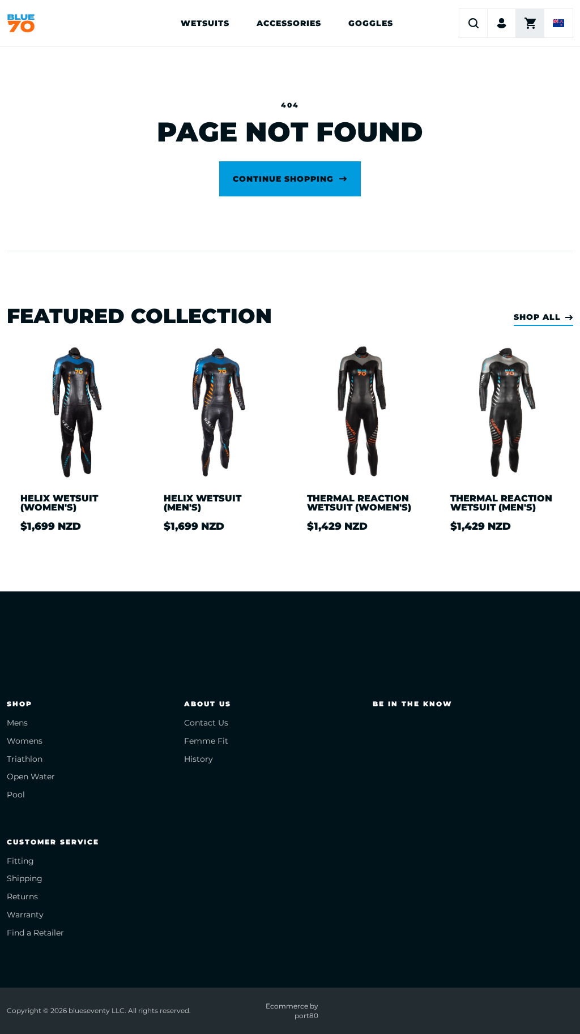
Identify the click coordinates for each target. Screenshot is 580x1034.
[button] (473, 23)
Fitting (20, 861)
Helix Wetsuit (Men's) (202, 503)
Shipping (24, 878)
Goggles (370, 23)
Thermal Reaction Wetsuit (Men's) (501, 503)
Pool (16, 795)
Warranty (25, 914)
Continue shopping (283, 179)
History (198, 759)
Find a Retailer (35, 933)
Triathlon (24, 759)
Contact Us (206, 723)
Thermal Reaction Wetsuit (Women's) (359, 503)
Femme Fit (206, 741)
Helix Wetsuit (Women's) (59, 503)
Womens (24, 741)
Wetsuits (205, 23)
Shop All (537, 317)
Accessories (289, 23)
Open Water (31, 776)
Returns (22, 896)
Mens (17, 723)
